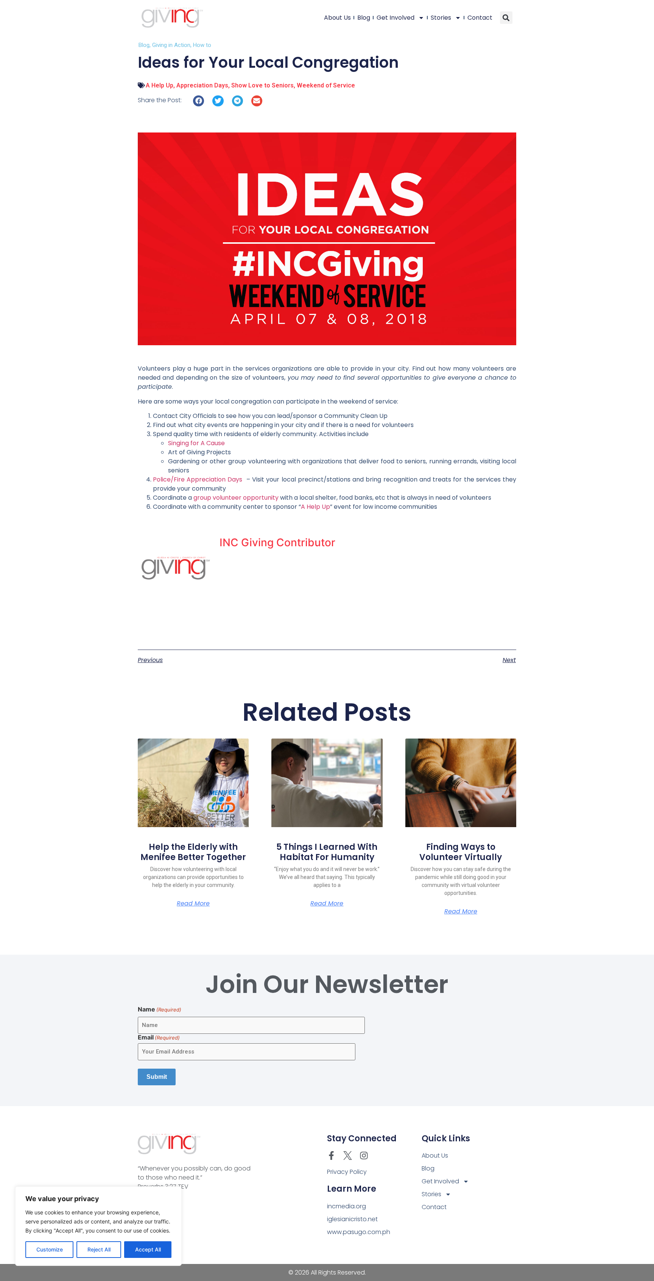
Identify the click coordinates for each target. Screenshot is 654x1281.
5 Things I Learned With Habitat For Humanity (326, 852)
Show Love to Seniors (262, 85)
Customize (49, 1249)
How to (202, 45)
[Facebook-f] (331, 1155)
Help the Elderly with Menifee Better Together (193, 852)
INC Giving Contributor (277, 542)
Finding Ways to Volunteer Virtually (460, 852)
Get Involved (395, 17)
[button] (506, 17)
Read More (193, 904)
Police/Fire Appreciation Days (197, 479)
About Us (337, 17)
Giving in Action (171, 45)
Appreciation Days (202, 85)
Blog (363, 17)
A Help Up (159, 85)
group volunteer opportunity (235, 497)
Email (159, 1037)
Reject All (99, 1249)
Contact (479, 17)
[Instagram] (364, 1155)
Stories (441, 17)
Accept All (148, 1249)
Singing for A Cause (196, 443)
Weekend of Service (326, 85)
